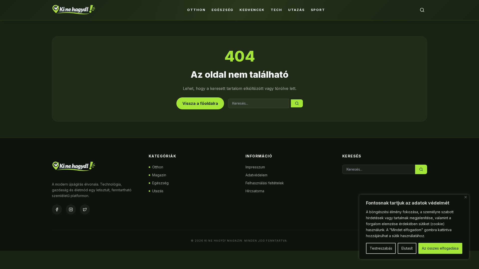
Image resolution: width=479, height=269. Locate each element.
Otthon (196, 10)
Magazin (159, 175)
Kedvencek (252, 10)
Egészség (223, 10)
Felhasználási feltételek (264, 183)
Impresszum (255, 167)
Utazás (296, 10)
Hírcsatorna (254, 191)
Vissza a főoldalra (200, 103)
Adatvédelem (256, 175)
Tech (276, 10)
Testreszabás (381, 248)
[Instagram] (71, 209)
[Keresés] (422, 10)
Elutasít (407, 248)
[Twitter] (85, 209)
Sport (318, 10)
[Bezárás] (466, 197)
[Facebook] (57, 209)
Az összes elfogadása (440, 248)
